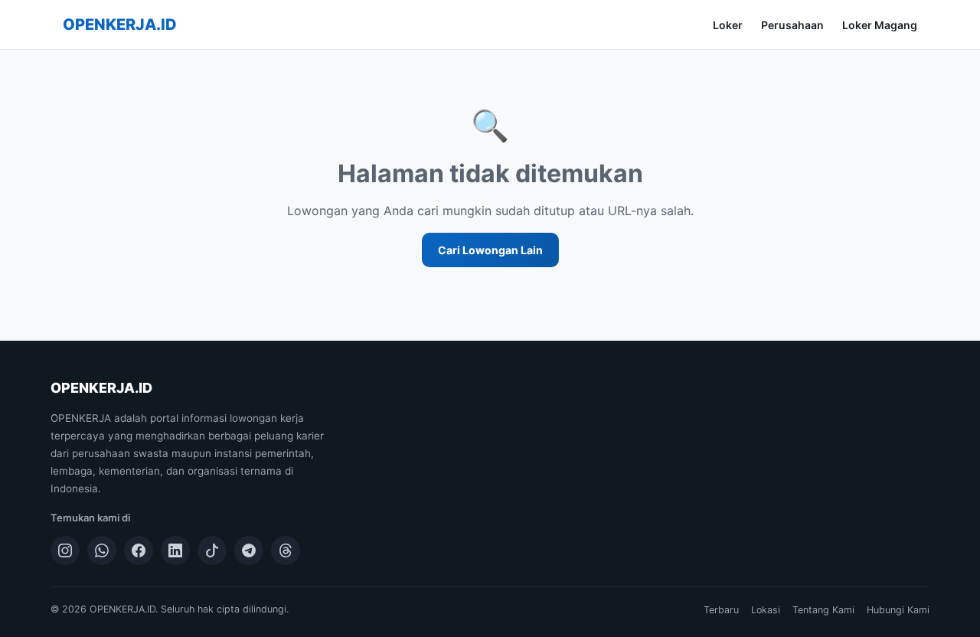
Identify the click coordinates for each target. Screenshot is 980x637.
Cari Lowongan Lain (490, 249)
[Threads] (285, 550)
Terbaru (721, 610)
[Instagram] (65, 550)
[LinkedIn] (175, 550)
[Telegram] (248, 550)
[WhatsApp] (101, 550)
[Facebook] (138, 550)
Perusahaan (792, 24)
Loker (728, 24)
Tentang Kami (823, 610)
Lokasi (765, 610)
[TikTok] (212, 550)
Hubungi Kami (898, 610)
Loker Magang (879, 24)
